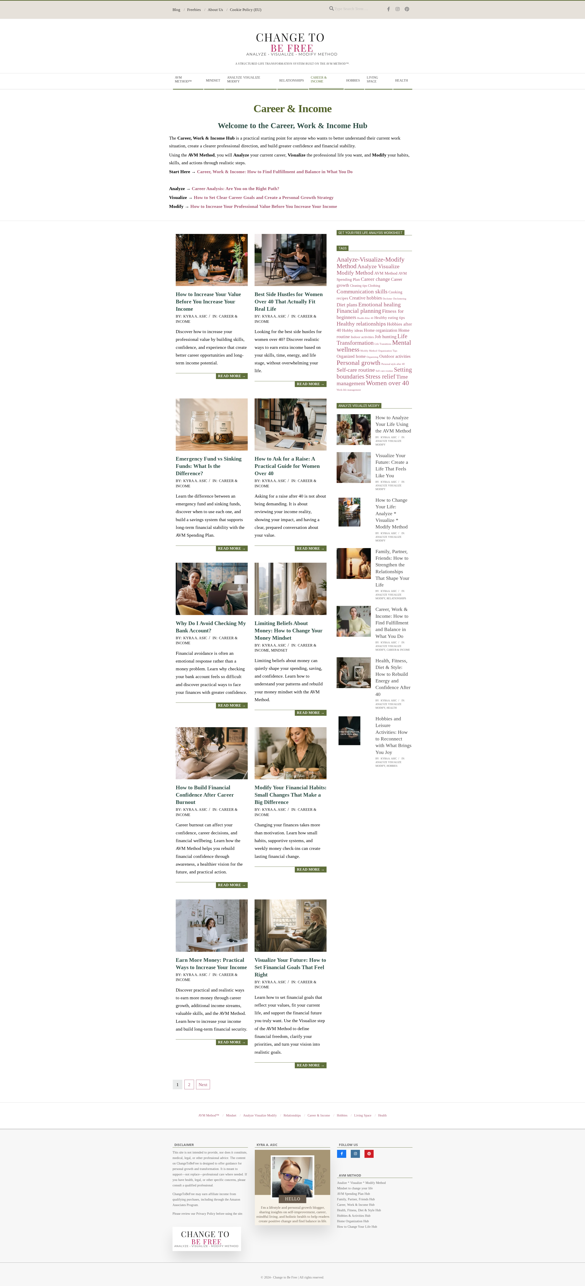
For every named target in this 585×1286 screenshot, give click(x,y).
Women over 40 (387, 383)
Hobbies (392, 765)
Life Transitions (383, 344)
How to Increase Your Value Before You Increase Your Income (208, 301)
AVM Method (385, 273)
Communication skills (362, 291)
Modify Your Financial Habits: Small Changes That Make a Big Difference (291, 795)
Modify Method (368, 351)
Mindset (279, 650)
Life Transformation (372, 339)
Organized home (351, 356)
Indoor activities (362, 337)
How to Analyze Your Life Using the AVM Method (393, 424)
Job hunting (385, 336)
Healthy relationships (361, 324)
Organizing (372, 357)
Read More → (232, 376)
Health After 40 (365, 318)
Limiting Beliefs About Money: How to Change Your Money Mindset (289, 630)
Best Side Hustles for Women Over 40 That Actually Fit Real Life (289, 301)
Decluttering (399, 298)
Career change (375, 279)
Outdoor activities (394, 356)
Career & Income (398, 649)
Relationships (396, 598)
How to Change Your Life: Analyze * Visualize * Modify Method (391, 513)
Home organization (380, 330)
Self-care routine (356, 370)
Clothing (374, 285)
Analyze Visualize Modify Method (368, 269)
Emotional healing (379, 304)
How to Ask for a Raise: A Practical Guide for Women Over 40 (287, 466)
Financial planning (359, 311)
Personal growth (358, 362)
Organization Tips (387, 351)
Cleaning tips (358, 285)
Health (392, 707)
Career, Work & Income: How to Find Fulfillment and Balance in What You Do (275, 171)
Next (203, 1084)
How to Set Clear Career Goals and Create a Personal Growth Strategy (264, 197)
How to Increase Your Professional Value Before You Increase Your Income (263, 206)
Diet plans (347, 305)
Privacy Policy (205, 1213)
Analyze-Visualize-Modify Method (370, 263)
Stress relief (380, 376)
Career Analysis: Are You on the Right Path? (235, 188)
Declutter (387, 298)
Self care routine (384, 371)
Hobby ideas (352, 330)
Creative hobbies (365, 298)
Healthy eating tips (389, 318)
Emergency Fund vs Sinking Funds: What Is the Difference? (209, 466)
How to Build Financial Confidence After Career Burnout (205, 795)
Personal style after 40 (393, 364)
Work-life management (349, 390)
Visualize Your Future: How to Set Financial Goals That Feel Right (290, 967)
